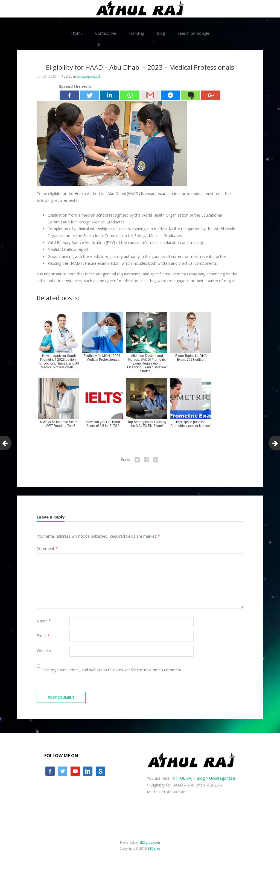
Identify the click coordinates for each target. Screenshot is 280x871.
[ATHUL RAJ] (140, 9)
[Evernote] (190, 95)
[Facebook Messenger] (170, 95)
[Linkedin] (109, 95)
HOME (77, 33)
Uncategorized (88, 76)
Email (43, 635)
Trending (136, 33)
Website (44, 650)
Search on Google (193, 33)
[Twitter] (89, 95)
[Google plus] (210, 95)
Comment (47, 548)
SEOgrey (154, 848)
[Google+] (156, 459)
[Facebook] (69, 95)
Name (44, 621)
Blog (161, 33)
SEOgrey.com (149, 842)
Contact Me (105, 33)
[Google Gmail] (150, 95)
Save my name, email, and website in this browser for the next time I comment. (111, 669)
